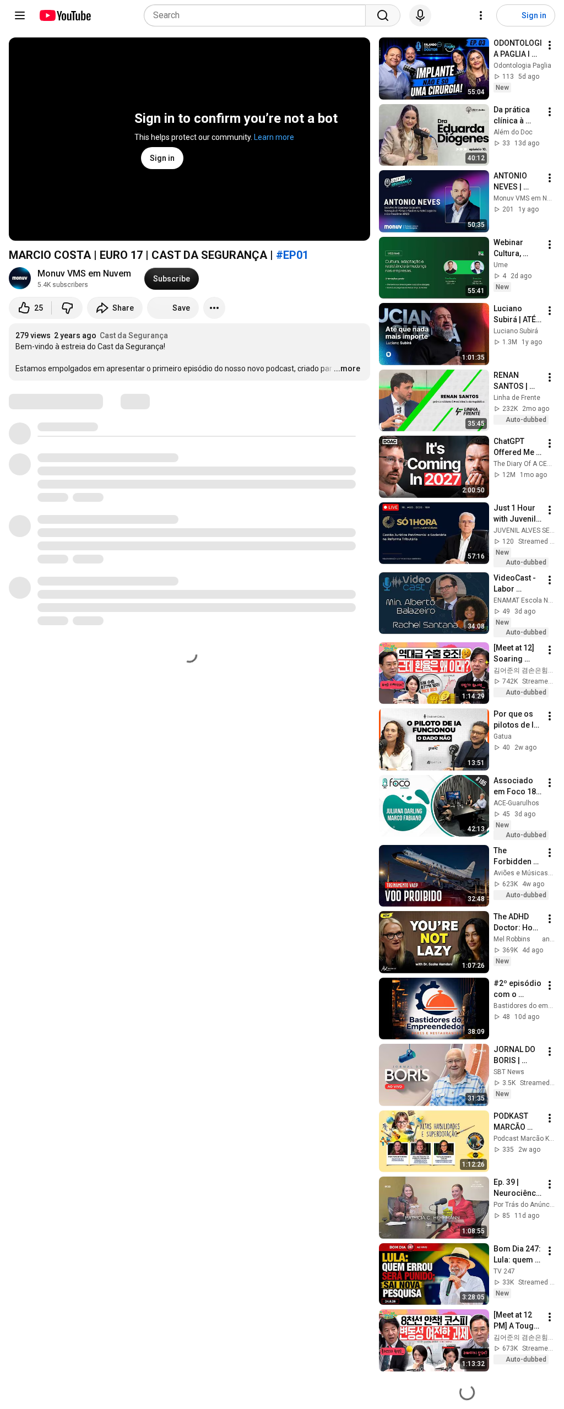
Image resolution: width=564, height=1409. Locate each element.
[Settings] (480, 15)
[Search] (382, 15)
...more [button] (347, 368)
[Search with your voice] (420, 15)
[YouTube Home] (65, 15)
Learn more (274, 137)
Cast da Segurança (134, 335)
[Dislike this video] (67, 308)
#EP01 (292, 255)
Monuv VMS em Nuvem (84, 273)
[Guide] (19, 15)
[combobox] (258, 15)
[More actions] (214, 308)
